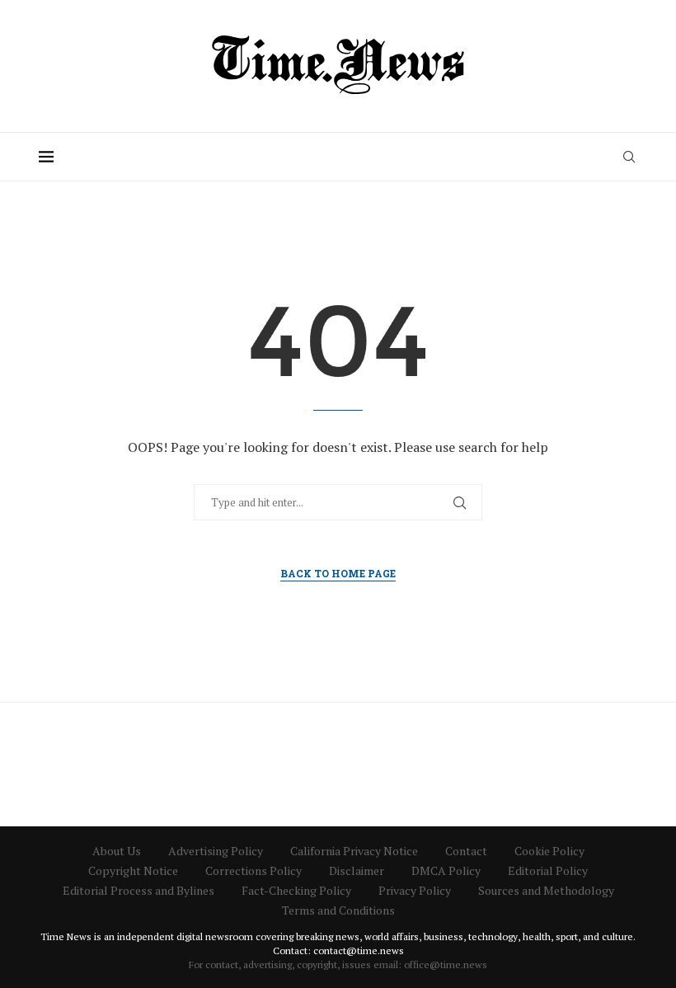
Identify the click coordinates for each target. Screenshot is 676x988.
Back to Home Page (338, 573)
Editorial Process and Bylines (138, 890)
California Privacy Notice (354, 851)
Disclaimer (356, 870)
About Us (116, 851)
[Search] (629, 157)
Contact (466, 851)
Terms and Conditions (338, 910)
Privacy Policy (414, 890)
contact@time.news (358, 950)
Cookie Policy (549, 851)
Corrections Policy (253, 870)
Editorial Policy (548, 870)
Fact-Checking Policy (296, 890)
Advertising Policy (215, 851)
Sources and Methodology (546, 890)
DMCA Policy (446, 870)
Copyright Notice (133, 870)
